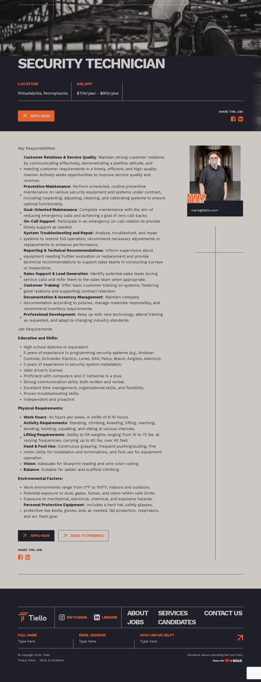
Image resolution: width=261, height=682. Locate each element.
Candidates (177, 622)
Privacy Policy (26, 660)
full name (27, 635)
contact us (223, 613)
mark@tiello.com (204, 210)
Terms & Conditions (51, 660)
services (173, 613)
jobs (135, 622)
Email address (92, 635)
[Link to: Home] (32, 617)
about (137, 613)
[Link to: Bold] (227, 661)
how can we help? (157, 635)
